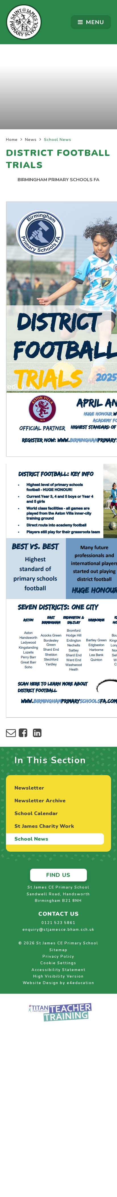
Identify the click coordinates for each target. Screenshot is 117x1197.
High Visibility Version (58, 976)
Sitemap (58, 950)
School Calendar (36, 813)
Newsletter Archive (40, 800)
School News (57, 139)
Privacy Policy (58, 956)
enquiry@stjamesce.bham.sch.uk (58, 929)
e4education (80, 982)
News (31, 139)
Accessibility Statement (58, 969)
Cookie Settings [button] (58, 963)
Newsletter (29, 787)
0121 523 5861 (58, 922)
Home (12, 139)
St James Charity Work (44, 826)
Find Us (58, 875)
